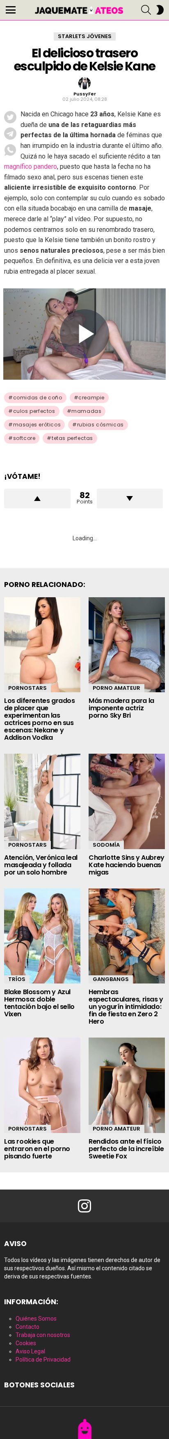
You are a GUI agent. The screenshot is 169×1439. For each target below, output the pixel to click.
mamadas (86, 411)
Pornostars (27, 688)
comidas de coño (37, 397)
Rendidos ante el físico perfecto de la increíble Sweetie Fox (126, 1149)
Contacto (27, 1326)
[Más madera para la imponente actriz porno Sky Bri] (127, 645)
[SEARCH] (146, 10)
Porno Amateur (116, 688)
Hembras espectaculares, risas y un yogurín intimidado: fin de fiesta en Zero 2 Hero (126, 1006)
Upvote (37, 498)
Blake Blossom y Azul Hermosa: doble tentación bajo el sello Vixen (39, 1003)
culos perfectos (34, 411)
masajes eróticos (37, 424)
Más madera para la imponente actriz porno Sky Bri (121, 708)
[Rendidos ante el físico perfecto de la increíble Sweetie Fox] (127, 1085)
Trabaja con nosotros (43, 1335)
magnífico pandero (30, 166)
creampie (91, 397)
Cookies (26, 1343)
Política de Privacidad (43, 1359)
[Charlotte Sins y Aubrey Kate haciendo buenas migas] (127, 801)
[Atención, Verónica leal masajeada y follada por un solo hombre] (42, 801)
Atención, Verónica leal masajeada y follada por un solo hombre (41, 865)
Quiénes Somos (36, 1318)
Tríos (16, 979)
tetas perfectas (72, 438)
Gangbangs (111, 979)
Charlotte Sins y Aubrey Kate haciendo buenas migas (126, 865)
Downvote (130, 498)
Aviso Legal (30, 1351)
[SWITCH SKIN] (160, 10)
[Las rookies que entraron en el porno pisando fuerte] (42, 1085)
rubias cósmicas (100, 424)
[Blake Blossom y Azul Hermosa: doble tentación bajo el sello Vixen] (42, 936)
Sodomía (106, 845)
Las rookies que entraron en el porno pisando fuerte (37, 1149)
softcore (24, 438)
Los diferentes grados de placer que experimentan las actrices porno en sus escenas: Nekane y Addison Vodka (39, 719)
